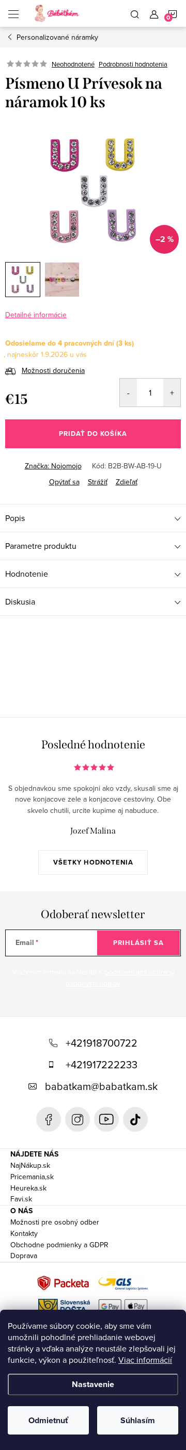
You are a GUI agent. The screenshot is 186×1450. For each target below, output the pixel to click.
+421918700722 (101, 1042)
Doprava (23, 1255)
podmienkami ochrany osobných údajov (120, 977)
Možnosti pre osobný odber (54, 1222)
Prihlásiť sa (138, 943)
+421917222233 (101, 1064)
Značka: (53, 466)
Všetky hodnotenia (93, 862)
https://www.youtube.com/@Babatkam (106, 1119)
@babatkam (135, 1119)
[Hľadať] (135, 13)
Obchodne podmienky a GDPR (59, 1245)
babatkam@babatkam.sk (101, 1086)
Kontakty (24, 1233)
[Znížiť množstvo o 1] (128, 392)
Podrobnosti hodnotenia (133, 64)
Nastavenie (93, 1384)
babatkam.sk (77, 1119)
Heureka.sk (28, 1188)
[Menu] (13, 13)
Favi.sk (21, 1199)
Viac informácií (145, 1359)
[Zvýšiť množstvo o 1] (171, 392)
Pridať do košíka (93, 433)
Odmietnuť (48, 1420)
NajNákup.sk (30, 1165)
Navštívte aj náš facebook (48, 1119)
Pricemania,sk (32, 1176)
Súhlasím (137, 1420)
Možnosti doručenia (53, 370)
